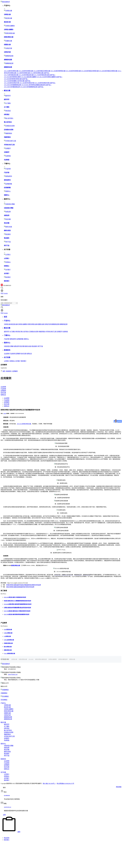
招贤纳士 (12, 361)
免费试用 (16, 346)
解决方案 (3, 722)
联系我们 (23, 361)
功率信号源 (47, 324)
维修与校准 (28, 346)
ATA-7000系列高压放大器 (41, 75)
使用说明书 (13, 339)
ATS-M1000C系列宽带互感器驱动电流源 (33, 85)
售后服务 (34, 346)
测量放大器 (72, 659)
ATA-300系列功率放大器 (26, 71)
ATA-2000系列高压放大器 (26, 75)
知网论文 (29, 353)
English (6, 293)
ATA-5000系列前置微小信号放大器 (14, 81)
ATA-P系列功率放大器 (36, 73)
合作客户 (18, 361)
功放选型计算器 (8, 346)
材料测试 (18, 331)
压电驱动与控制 (34, 331)
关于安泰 (3, 772)
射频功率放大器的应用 (41, 659)
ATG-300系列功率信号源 (42, 83)
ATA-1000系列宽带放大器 (57, 71)
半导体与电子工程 (51, 331)
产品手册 (6, 339)
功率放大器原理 (52, 659)
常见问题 (22, 346)
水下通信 (12, 331)
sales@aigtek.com (12, 674)
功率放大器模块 (22, 324)
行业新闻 (12, 353)
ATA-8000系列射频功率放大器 (13, 79)
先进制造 (65, 331)
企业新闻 (6, 353)
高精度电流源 (55, 324)
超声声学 (6, 331)
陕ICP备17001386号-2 (49, 783)
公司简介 (6, 361)
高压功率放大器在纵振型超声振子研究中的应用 (20, 587)
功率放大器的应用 (62, 659)
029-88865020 (7, 795)
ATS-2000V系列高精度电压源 (28, 87)
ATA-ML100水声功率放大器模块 (46, 77)
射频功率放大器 (32, 324)
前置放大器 (40, 324)
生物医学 (59, 331)
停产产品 (40, 346)
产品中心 (3, 703)
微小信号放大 (25, 331)
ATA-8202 (31, 659)
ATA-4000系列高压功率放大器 (90, 71)
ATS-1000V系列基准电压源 (12, 87)
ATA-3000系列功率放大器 (73, 71)
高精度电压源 (63, 324)
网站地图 (118, 787)
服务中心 (3, 743)
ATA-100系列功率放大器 (11, 71)
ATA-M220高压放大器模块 (29, 77)
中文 (2, 293)
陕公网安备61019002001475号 (65, 783)
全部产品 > (46, 73)
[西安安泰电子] (5, 1)
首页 (4, 371)
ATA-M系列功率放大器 (23, 73)
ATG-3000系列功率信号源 (26, 83)
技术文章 (23, 353)
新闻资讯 (8, 371)
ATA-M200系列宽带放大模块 (12, 77)
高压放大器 (14, 324)
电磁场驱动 (42, 331)
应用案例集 (20, 339)
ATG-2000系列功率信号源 (11, 83)
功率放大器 (7, 324)
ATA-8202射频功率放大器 (24, 423)
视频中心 (26, 339)
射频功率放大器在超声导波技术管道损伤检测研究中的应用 (23, 585)
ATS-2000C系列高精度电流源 (12, 85)
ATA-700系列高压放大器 (11, 75)
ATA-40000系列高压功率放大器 (108, 71)
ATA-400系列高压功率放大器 (41, 71)
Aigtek (4, 413)
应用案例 (18, 353)
